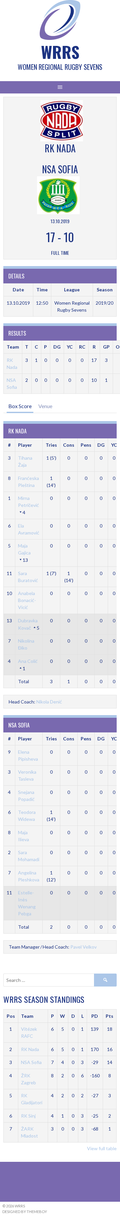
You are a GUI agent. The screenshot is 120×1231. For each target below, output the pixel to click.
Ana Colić (28, 661)
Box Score (20, 406)
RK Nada (30, 1049)
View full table (102, 1148)
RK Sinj (28, 1116)
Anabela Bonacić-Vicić (27, 600)
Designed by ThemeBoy (24, 1211)
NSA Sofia (31, 1062)
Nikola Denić (49, 701)
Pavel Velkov (83, 947)
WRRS (60, 52)
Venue (45, 406)
